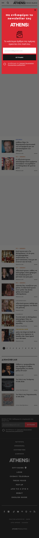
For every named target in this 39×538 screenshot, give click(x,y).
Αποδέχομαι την (21, 64)
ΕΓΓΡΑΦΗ (19, 57)
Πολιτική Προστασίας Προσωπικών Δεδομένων (21, 64)
